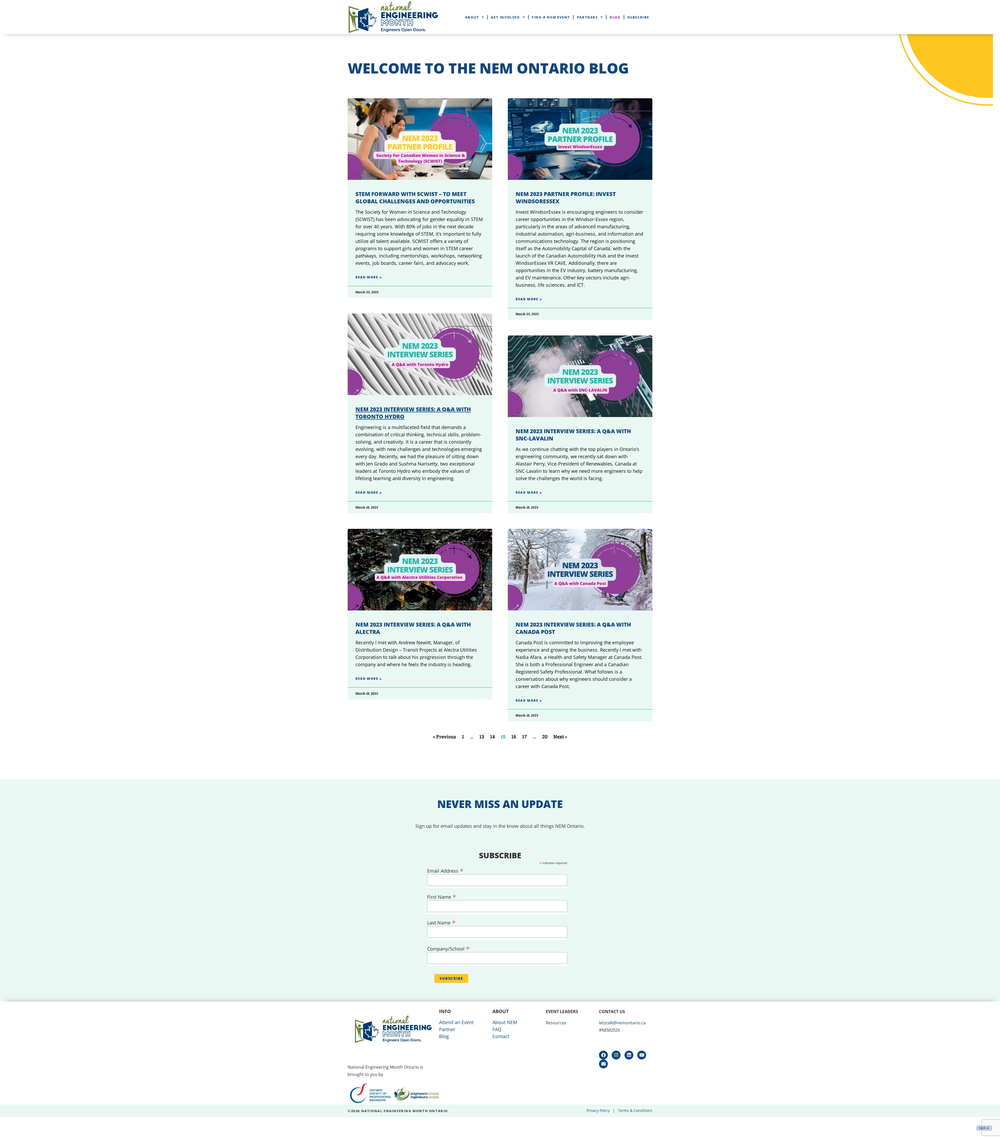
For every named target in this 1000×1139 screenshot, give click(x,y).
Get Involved (505, 17)
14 (492, 736)
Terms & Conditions (635, 1110)
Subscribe (638, 17)
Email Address (445, 869)
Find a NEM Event (551, 17)
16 (513, 736)
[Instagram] (616, 1055)
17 (524, 736)
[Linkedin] (628, 1055)
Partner (447, 1029)
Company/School (448, 947)
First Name (441, 895)
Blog (615, 17)
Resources (556, 1023)
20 (544, 736)
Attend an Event (456, 1022)
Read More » (368, 277)
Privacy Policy (598, 1110)
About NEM (504, 1022)
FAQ (496, 1029)
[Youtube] (641, 1055)
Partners (587, 17)
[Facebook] (603, 1055)
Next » (560, 736)
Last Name (441, 921)
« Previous (444, 736)
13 (481, 736)
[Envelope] (603, 1064)
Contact (500, 1036)
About (472, 17)
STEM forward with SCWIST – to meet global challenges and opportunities (415, 197)
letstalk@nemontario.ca (622, 1023)
